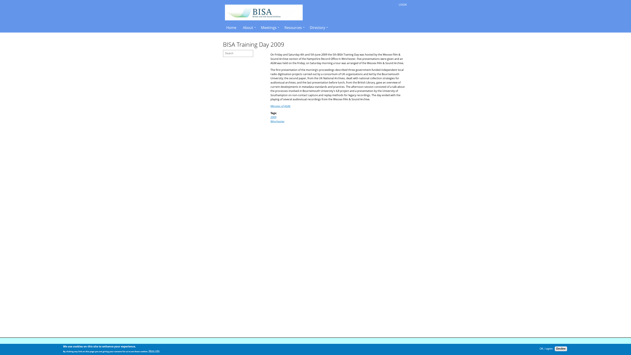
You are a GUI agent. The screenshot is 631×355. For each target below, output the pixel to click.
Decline (561, 348)
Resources (293, 27)
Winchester (277, 121)
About (248, 27)
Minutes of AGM (280, 106)
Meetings (269, 27)
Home (231, 27)
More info (154, 351)
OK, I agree (546, 348)
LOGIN (403, 4)
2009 (273, 117)
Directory (317, 27)
